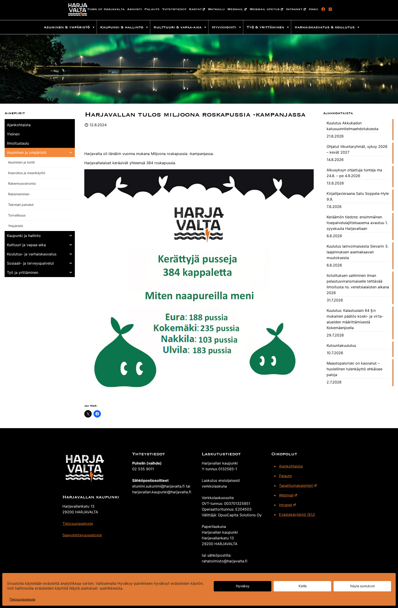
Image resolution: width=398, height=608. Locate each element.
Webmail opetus (265, 9)
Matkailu (216, 9)
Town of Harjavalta (106, 9)
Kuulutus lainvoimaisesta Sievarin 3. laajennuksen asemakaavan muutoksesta (357, 252)
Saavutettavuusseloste (82, 535)
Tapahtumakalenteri (296, 485)
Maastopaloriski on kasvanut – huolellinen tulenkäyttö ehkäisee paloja (354, 369)
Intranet (294, 9)
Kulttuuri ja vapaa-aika (26, 245)
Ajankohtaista (19, 125)
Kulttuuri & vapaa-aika (178, 27)
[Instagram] (330, 9)
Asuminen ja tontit (21, 162)
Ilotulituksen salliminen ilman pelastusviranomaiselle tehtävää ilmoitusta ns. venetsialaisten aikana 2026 (358, 284)
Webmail (235, 9)
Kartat (195, 9)
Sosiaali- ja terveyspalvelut (30, 263)
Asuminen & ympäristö (67, 27)
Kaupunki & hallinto (121, 27)
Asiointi (134, 9)
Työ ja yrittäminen (22, 272)
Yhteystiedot (174, 9)
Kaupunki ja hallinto (24, 235)
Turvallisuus (17, 215)
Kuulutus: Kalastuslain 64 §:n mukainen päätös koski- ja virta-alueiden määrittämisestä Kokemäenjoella (355, 319)
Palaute (152, 9)
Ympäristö (15, 226)
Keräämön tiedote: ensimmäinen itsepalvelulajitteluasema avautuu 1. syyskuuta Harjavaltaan (357, 223)
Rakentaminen (18, 194)
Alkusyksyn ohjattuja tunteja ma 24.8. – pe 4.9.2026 (354, 173)
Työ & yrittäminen (265, 27)
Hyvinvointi (224, 27)
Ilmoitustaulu (18, 143)
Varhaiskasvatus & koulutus (325, 27)
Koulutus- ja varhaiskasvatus (31, 254)
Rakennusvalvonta (22, 183)
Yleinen (13, 134)
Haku (313, 9)
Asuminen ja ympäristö (27, 152)
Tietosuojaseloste (22, 599)
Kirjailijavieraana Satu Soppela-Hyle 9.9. (358, 196)
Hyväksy (242, 586)
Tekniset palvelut (21, 205)
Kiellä (302, 586)
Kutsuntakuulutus (341, 345)
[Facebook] (322, 9)
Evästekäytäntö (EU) (297, 514)
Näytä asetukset (362, 586)
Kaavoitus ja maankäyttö (26, 173)
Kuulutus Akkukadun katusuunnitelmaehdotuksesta (352, 126)
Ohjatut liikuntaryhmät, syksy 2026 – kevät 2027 (357, 149)
